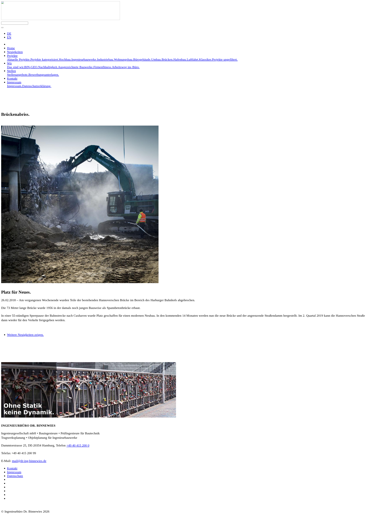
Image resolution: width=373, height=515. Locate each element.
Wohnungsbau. (123, 59)
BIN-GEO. (31, 67)
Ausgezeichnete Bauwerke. (75, 67)
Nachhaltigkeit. (48, 67)
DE (9, 33)
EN (9, 37)
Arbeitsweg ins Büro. (126, 67)
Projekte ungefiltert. (225, 59)
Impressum (14, 472)
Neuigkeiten (15, 52)
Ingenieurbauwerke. (84, 59)
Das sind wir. (15, 67)
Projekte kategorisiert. (44, 59)
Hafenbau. (180, 59)
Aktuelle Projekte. (18, 59)
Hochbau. (65, 59)
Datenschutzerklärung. (36, 86)
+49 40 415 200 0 (77, 445)
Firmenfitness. (102, 67)
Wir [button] (9, 63)
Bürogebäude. (142, 59)
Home (11, 48)
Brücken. (167, 59)
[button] (2, 27)
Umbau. (156, 59)
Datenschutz (15, 476)
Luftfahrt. (193, 59)
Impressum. (14, 86)
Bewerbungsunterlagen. (43, 74)
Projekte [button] (12, 55)
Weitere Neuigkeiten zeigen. (25, 334)
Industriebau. (105, 59)
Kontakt (12, 78)
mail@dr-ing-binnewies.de (29, 461)
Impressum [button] (14, 82)
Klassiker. (205, 59)
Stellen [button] (11, 71)
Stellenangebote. (17, 74)
